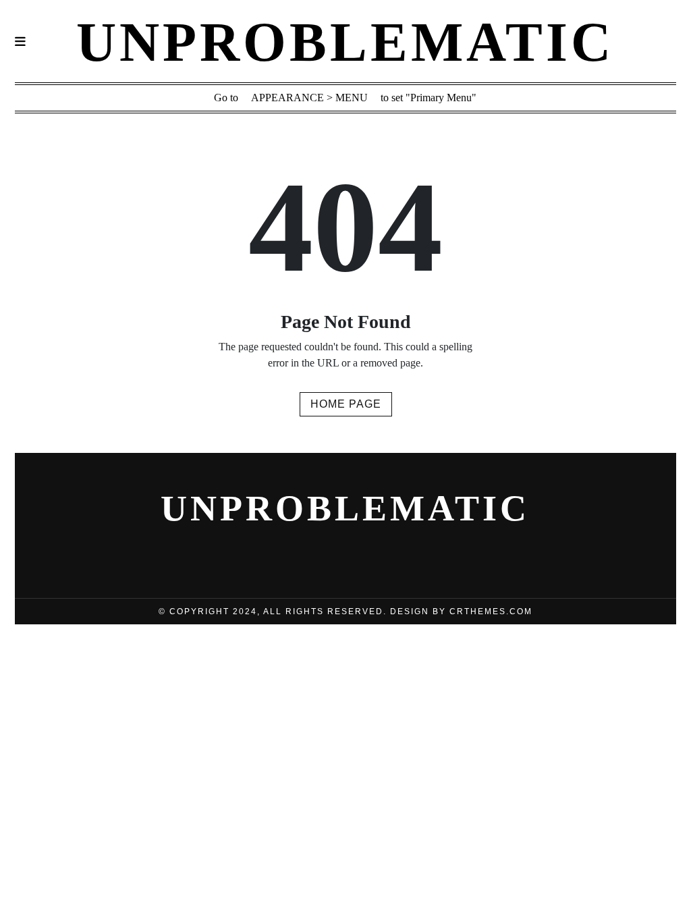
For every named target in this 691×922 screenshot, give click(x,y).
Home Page (345, 404)
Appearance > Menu (309, 97)
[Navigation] (20, 42)
